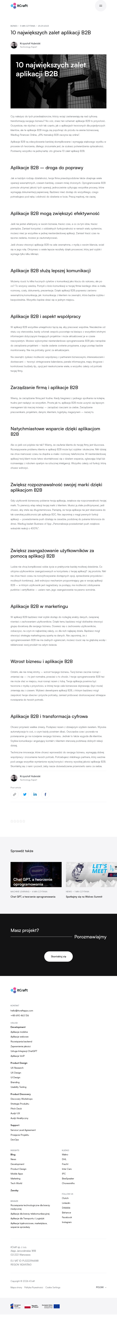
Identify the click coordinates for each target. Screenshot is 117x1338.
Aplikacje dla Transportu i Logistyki (27, 1218)
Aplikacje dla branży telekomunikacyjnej (30, 1213)
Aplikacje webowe (20, 1036)
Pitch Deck (16, 1108)
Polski (100, 1287)
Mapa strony (16, 1287)
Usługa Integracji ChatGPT (24, 1051)
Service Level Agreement (23, 1130)
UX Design (16, 1072)
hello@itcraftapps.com (22, 1010)
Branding (15, 1082)
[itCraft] (19, 5)
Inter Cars (67, 1168)
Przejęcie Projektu (20, 1134)
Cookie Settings (52, 1287)
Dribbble (66, 1207)
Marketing (15, 1178)
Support (15, 1125)
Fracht (65, 1164)
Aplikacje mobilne (19, 1031)
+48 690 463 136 (20, 1015)
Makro (65, 1154)
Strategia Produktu (20, 1103)
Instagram (67, 1222)
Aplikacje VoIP (18, 1055)
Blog (13, 1154)
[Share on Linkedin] (35, 794)
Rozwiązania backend (21, 1041)
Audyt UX (15, 1113)
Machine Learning (20, 892)
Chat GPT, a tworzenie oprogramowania (33, 896)
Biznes (14, 26)
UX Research (17, 1067)
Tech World (16, 1183)
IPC (64, 1173)
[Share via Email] (15, 794)
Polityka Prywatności (33, 1287)
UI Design (15, 1077)
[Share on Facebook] (45, 794)
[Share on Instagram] (25, 794)
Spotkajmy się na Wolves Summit (84, 896)
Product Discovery (21, 1094)
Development (18, 1027)
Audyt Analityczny (19, 1118)
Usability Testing (18, 1087)
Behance (66, 1212)
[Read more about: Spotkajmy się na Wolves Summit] (91, 874)
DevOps (15, 1139)
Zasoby (14, 1190)
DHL (64, 1159)
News (69, 892)
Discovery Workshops (22, 1098)
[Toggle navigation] (100, 5)
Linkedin (66, 1203)
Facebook (67, 1217)
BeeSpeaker (68, 1178)
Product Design (19, 1063)
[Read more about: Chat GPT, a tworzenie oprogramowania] (36, 874)
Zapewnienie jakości (21, 1046)
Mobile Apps (17, 1173)
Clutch (65, 1198)
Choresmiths (68, 1183)
